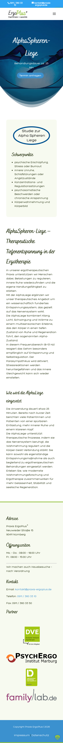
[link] (41, 4)
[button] (57, 737)
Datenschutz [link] (40, 735)
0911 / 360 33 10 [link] (26, 596)
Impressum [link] (22, 735)
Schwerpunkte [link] (22, 154)
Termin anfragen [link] (30, 75)
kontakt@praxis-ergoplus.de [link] (33, 589)
